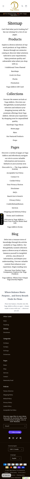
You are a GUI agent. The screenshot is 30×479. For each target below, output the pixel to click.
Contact (5, 376)
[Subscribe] (25, 426)
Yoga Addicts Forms (15, 227)
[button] (3, 6)
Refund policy (13, 472)
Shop (4, 369)
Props (15, 140)
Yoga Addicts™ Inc (14, 470)
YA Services (6, 354)
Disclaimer (15, 188)
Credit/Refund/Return (15, 204)
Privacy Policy (15, 200)
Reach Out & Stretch (15, 196)
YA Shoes (6, 343)
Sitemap (5, 328)
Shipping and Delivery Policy (15, 212)
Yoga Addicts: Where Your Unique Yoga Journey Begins (15, 279)
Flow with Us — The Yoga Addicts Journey (15, 168)
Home (5, 365)
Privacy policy (21, 472)
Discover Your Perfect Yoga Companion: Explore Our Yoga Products (15, 272)
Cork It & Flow (15, 75)
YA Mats (5, 347)
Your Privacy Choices (15, 185)
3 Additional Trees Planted (15, 67)
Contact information (16, 477)
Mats (15, 132)
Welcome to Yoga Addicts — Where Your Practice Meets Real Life (15, 221)
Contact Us (15, 177)
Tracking (6, 325)
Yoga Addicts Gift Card (15, 87)
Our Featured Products (15, 136)
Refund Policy (7, 398)
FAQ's (15, 192)
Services (15, 208)
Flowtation (15, 83)
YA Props (6, 350)
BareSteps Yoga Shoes (15, 125)
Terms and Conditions (15, 216)
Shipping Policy (8, 395)
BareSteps (15, 71)
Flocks (15, 79)
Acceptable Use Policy (15, 173)
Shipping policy (21, 475)
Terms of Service (8, 391)
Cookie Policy (15, 181)
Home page (15, 129)
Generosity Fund (8, 380)
